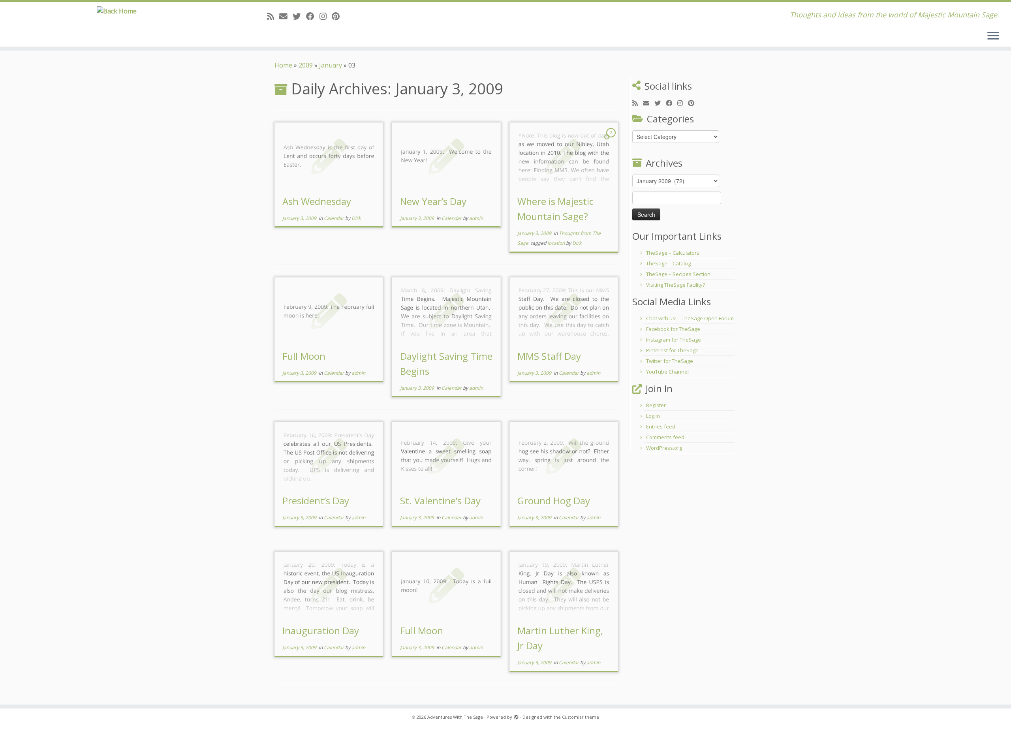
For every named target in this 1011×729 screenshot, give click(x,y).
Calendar (334, 218)
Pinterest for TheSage (672, 350)
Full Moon (303, 356)
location (556, 243)
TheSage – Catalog (668, 263)
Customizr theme (580, 717)
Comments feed (665, 437)
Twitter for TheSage (669, 360)
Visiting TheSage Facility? (675, 284)
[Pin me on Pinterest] (338, 16)
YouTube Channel (667, 371)
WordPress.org (664, 447)
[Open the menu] (993, 36)
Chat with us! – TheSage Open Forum (690, 318)
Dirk (356, 218)
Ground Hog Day (553, 500)
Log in (653, 415)
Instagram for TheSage (673, 339)
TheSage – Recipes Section (678, 274)
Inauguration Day (320, 630)
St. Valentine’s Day (440, 500)
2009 (306, 65)
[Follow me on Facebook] (312, 16)
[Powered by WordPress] (516, 715)
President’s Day (315, 500)
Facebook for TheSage (673, 329)
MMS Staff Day (549, 356)
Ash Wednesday (316, 201)
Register (656, 405)
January (330, 65)
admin (476, 218)
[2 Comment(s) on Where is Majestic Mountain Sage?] (611, 139)
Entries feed (660, 426)
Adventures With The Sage (455, 717)
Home (283, 65)
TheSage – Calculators (672, 252)
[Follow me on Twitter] (299, 16)
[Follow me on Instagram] (325, 16)
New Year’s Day (433, 201)
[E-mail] (286, 16)
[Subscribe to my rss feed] (273, 16)
